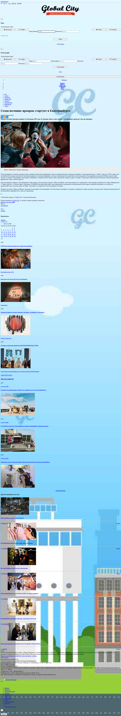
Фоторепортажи (10, 691)
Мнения (7, 696)
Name (31, 61)
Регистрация (60, 44)
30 (15, 236)
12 (6, 232)
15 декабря (4, 573)
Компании (8, 104)
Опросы (7, 703)
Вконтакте (9, 29)
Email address (33, 31)
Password (58, 31)
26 (6, 236)
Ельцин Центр (4, 305)
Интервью (8, 698)
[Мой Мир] (7, 117)
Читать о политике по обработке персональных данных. (19, 656)
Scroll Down (4, 1)
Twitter (100, 29)
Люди (62, 87)
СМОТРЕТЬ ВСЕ (6, 375)
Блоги (6, 700)
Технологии (8, 102)
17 (2, 234)
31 (2, 238)
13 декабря (4, 599)
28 (10, 236)
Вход (60, 72)
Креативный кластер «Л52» (7, 272)
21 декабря (4, 548)
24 (2, 236)
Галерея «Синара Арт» (6, 338)
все (6, 94)
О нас (2, 651)
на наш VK (15, 200)
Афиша (3, 220)
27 (8, 236)
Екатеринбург (60, 76)
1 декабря (4, 649)
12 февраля (4, 523)
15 (12, 232)
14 (10, 232)
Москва (64, 80)
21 (10, 234)
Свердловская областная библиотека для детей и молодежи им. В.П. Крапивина (20, 371)
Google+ (22, 29)
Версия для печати (7, 202)
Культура (7, 97)
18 (4, 234)
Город (62, 83)
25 (4, 236)
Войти (60, 39)
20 (8, 234)
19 (6, 234)
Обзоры (7, 693)
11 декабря (4, 624)
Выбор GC (8, 695)
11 (4, 232)
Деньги (7, 101)
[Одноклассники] (4, 117)
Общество (8, 99)
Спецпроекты (9, 701)
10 (2, 232)
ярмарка (3, 211)
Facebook (114, 29)
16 (15, 232)
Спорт (7, 96)
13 (8, 232)
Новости (7, 690)
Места (62, 85)
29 (12, 236)
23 (15, 234)
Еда (62, 89)
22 (12, 234)
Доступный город (10, 706)
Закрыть (4, 714)
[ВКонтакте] (2, 117)
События (62, 86)
